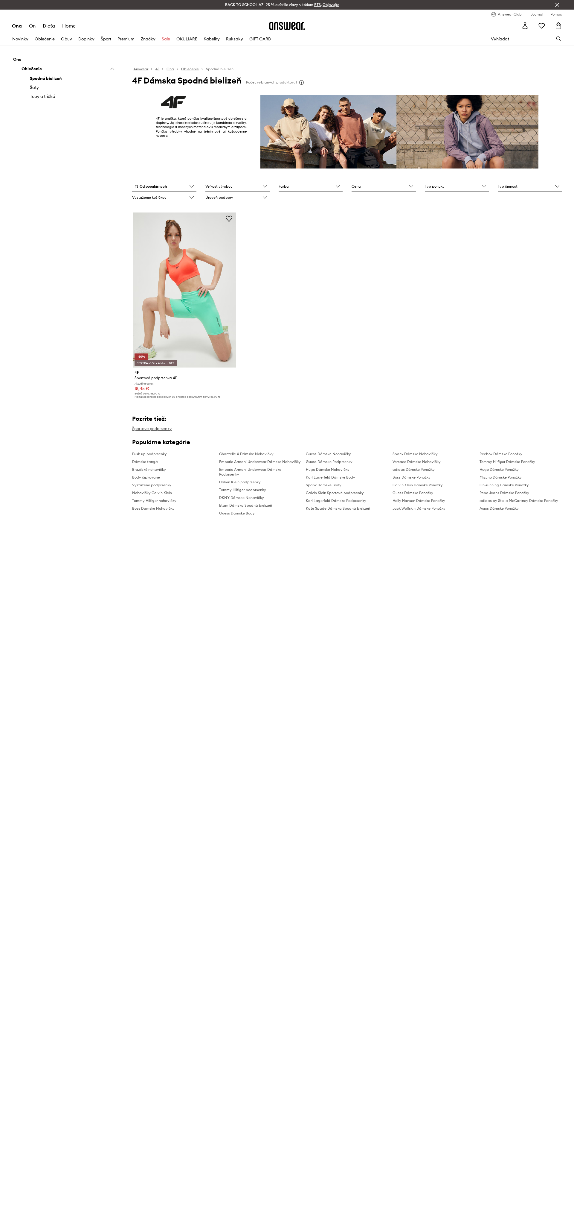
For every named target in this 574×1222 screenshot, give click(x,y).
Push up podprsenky (149, 454)
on (32, 26)
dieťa (49, 26)
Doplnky (86, 39)
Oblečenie (45, 39)
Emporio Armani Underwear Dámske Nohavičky (260, 461)
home (69, 26)
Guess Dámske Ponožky (413, 493)
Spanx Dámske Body (323, 485)
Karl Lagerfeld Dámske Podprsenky (336, 500)
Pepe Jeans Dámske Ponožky (504, 493)
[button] (164, 186)
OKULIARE (186, 39)
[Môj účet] (525, 25)
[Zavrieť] (557, 5)
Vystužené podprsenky (151, 485)
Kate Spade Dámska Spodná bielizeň (338, 508)
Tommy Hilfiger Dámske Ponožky (507, 461)
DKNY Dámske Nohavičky (241, 497)
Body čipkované (146, 477)
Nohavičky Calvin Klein (152, 493)
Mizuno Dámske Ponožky (501, 477)
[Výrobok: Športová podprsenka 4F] (184, 290)
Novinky (20, 39)
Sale (166, 39)
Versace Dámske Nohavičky (417, 461)
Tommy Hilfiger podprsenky (242, 490)
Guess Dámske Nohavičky (328, 454)
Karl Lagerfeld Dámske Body (330, 477)
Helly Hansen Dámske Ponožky (419, 500)
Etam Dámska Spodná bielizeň (245, 505)
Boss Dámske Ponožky (411, 477)
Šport (106, 39)
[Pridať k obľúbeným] (229, 218)
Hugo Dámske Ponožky (499, 469)
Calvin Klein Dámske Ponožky (418, 485)
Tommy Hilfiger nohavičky (154, 500)
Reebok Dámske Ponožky (501, 454)
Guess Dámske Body (237, 513)
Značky (148, 39)
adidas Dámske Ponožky (414, 469)
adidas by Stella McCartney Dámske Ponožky (519, 500)
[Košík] (558, 25)
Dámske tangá (145, 461)
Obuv (66, 39)
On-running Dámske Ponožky (504, 485)
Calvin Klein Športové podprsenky (335, 493)
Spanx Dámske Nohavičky (415, 454)
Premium (125, 39)
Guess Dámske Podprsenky (329, 461)
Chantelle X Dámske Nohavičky (246, 454)
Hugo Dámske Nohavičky (327, 469)
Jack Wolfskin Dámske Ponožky (419, 508)
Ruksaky (234, 39)
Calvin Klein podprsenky (240, 482)
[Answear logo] (287, 25)
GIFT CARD (260, 39)
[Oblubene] (541, 25)
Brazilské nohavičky (149, 469)
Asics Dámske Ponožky (499, 508)
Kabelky (212, 39)
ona (17, 26)
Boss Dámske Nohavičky (153, 508)
